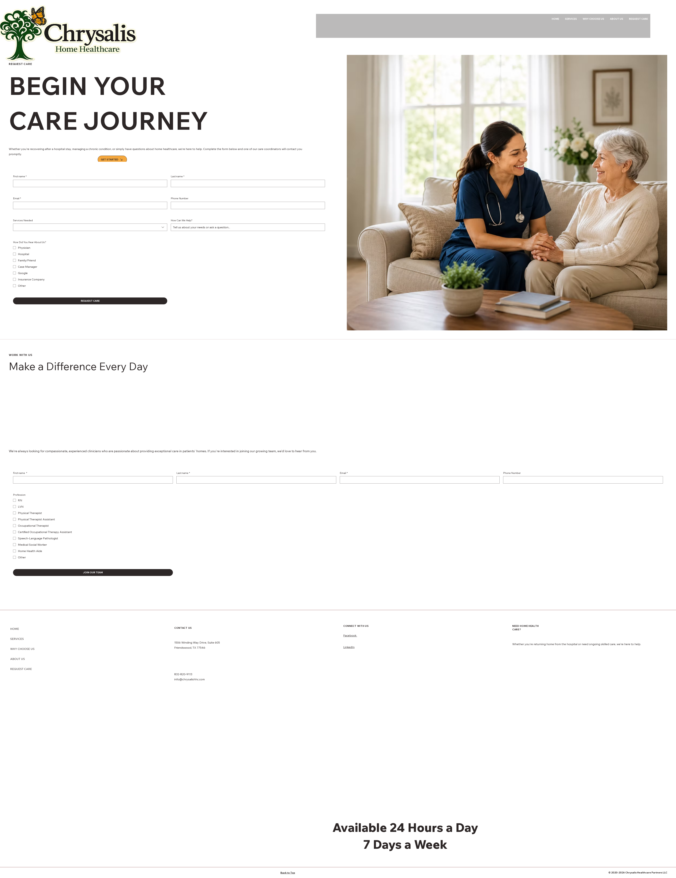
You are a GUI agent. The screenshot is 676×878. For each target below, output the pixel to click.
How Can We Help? (181, 220)
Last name (177, 176)
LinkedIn (349, 647)
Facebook (350, 635)
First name (20, 176)
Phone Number (179, 198)
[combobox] (90, 227)
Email (17, 198)
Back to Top (287, 872)
